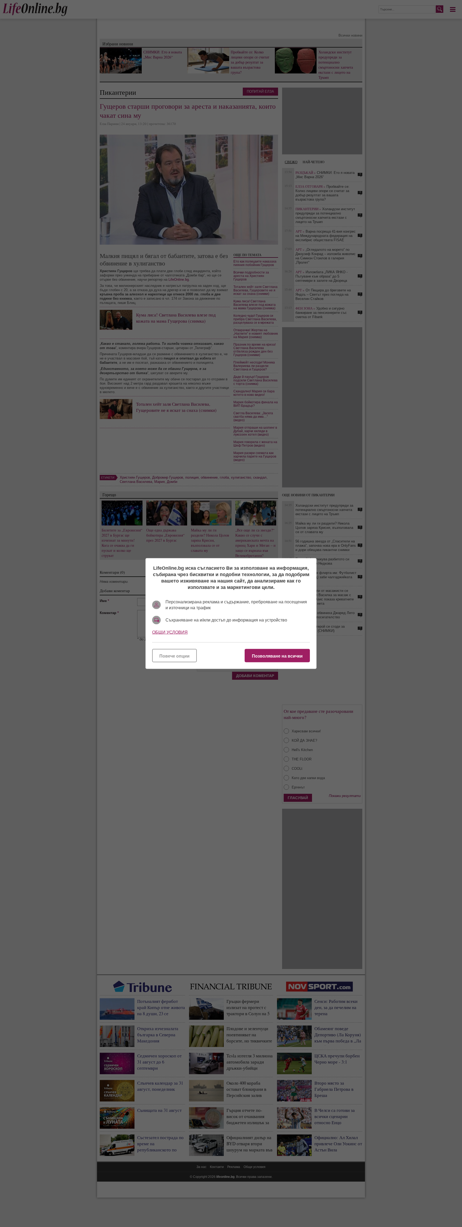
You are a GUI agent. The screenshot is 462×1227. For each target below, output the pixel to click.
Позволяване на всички (277, 656)
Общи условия (170, 632)
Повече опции (174, 656)
